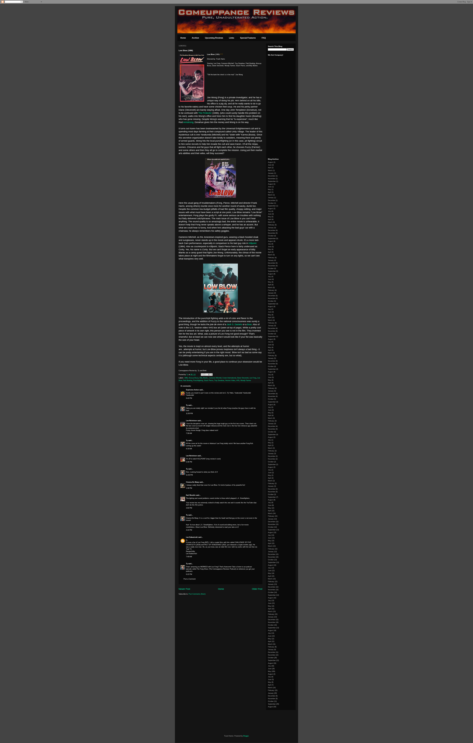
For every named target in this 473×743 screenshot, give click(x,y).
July (269, 211)
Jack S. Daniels (234, 324)
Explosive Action (192, 390)
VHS (237, 380)
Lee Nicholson (191, 421)
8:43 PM (189, 398)
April (269, 168)
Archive (195, 38)
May (269, 189)
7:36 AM (189, 433)
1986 (186, 378)
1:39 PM (189, 488)
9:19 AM (189, 449)
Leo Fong (253, 378)
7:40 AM (189, 557)
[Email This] (202, 374)
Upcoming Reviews (214, 38)
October (271, 203)
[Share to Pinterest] (211, 374)
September (272, 181)
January (271, 173)
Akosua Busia (194, 378)
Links (231, 38)
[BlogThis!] (204, 374)
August (270, 162)
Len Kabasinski (192, 537)
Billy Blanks (204, 378)
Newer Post (184, 589)
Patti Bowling (187, 380)
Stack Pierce (208, 380)
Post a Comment (190, 579)
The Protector (205, 113)
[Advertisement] (275, 118)
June (269, 165)
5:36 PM (189, 462)
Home (183, 38)
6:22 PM (189, 574)
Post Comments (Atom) (197, 594)
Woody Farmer (245, 380)
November (271, 179)
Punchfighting (198, 380)
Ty (187, 405)
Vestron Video (230, 380)
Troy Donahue (219, 380)
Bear (249, 324)
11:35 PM (189, 475)
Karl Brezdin (190, 495)
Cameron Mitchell (215, 378)
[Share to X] (206, 374)
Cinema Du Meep (192, 482)
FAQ (264, 38)
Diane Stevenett (243, 378)
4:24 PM (189, 530)
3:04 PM (189, 508)
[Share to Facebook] (209, 374)
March (270, 170)
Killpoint (252, 243)
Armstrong (188, 122)
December (271, 176)
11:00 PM (189, 413)
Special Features (248, 38)
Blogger (246, 736)
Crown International (229, 378)
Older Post (257, 589)
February (271, 225)
